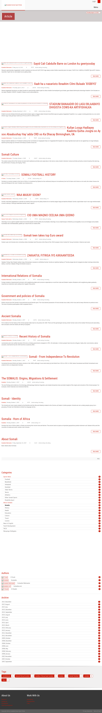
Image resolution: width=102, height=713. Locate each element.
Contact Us (4, 701)
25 (99, 482)
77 (99, 583)
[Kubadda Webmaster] (8, 583)
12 (99, 526)
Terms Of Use (97, 711)
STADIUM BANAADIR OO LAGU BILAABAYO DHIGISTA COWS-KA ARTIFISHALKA (25, 104)
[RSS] (2, 477)
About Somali (9, 439)
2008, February (51, 651)
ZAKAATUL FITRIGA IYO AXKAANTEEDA (14, 255)
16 (99, 577)
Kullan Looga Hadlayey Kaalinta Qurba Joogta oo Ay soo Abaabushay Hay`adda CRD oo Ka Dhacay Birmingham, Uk (33, 128)
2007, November (51, 656)
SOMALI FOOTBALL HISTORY (11, 175)
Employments (30, 701)
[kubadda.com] (6, 586)
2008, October (51, 643)
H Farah (3, 178)
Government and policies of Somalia (22, 296)
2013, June (51, 620)
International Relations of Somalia (21, 275)
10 (99, 497)
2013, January (51, 630)
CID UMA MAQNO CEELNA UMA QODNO (14, 215)
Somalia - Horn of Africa (15, 419)
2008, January (51, 654)
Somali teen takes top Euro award (12, 235)
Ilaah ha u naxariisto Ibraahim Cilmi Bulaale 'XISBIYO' (17, 84)
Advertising (30, 699)
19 (99, 502)
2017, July (51, 607)
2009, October (51, 638)
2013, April (51, 622)
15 (99, 523)
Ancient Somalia (11, 316)
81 (99, 476)
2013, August (51, 615)
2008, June (51, 646)
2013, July (51, 617)
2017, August (51, 604)
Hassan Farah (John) (6, 219)
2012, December (51, 633)
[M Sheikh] (5, 589)
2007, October (51, 659)
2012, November (51, 635)
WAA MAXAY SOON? (8, 195)
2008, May (51, 648)
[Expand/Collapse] (12, 477)
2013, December (51, 609)
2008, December (51, 641)
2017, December (51, 602)
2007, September (51, 661)
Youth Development (6, 705)
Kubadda (3, 382)
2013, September (51, 612)
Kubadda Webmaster (6, 67)
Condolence (4, 703)
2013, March (51, 625)
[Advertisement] (51, 39)
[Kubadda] (5, 580)
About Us (3, 699)
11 (99, 495)
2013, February (51, 628)
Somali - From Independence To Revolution (14, 357)
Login (94, 1)
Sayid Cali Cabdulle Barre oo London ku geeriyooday (17, 64)
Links (28, 703)
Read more (96, 76)
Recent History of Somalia (10, 336)
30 (99, 479)
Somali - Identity (11, 398)
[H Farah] (4, 577)
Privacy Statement (87, 711)
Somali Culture (10, 154)
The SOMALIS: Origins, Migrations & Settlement (29, 378)
